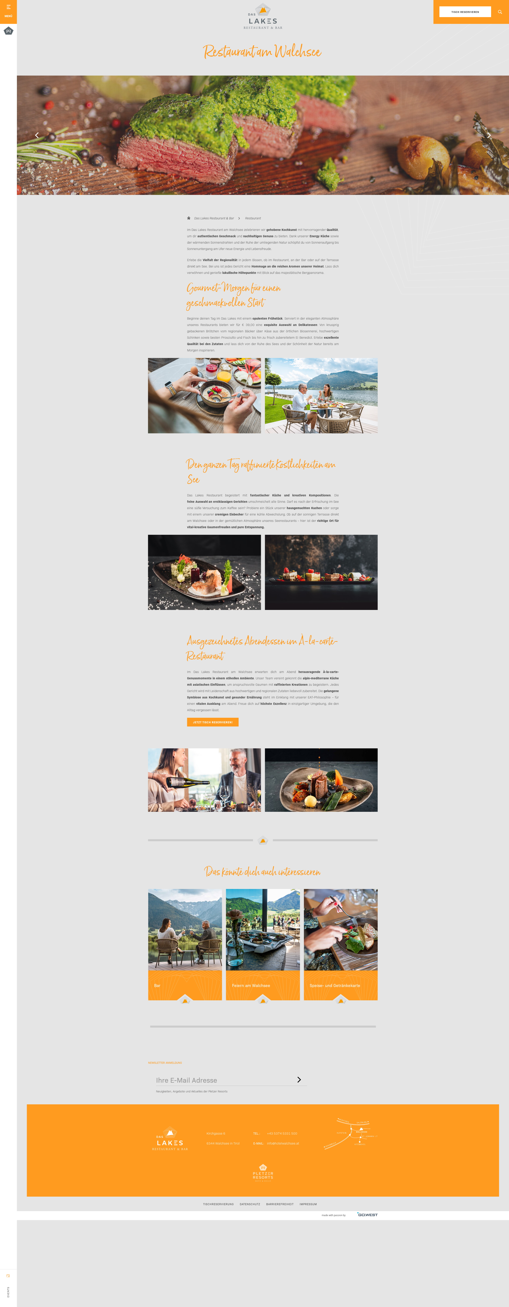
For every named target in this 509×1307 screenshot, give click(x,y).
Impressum (308, 1204)
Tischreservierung (218, 1204)
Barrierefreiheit (280, 1204)
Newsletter (299, 1080)
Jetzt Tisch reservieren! (213, 722)
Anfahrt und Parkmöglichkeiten (350, 1138)
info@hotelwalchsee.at (283, 1143)
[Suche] (500, 12)
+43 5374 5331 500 (282, 1133)
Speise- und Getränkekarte (341, 947)
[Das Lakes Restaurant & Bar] (263, 16)
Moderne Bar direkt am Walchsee (185, 947)
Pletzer (8, 31)
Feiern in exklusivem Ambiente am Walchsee (263, 947)
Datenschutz (250, 1204)
